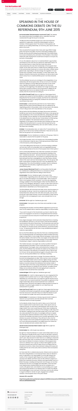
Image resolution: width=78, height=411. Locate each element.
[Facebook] (11, 397)
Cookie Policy (67, 409)
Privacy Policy (52, 409)
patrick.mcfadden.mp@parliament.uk (34, 403)
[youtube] (15, 397)
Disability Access (59, 409)
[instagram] (13, 397)
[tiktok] (18, 397)
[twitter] (9, 397)
